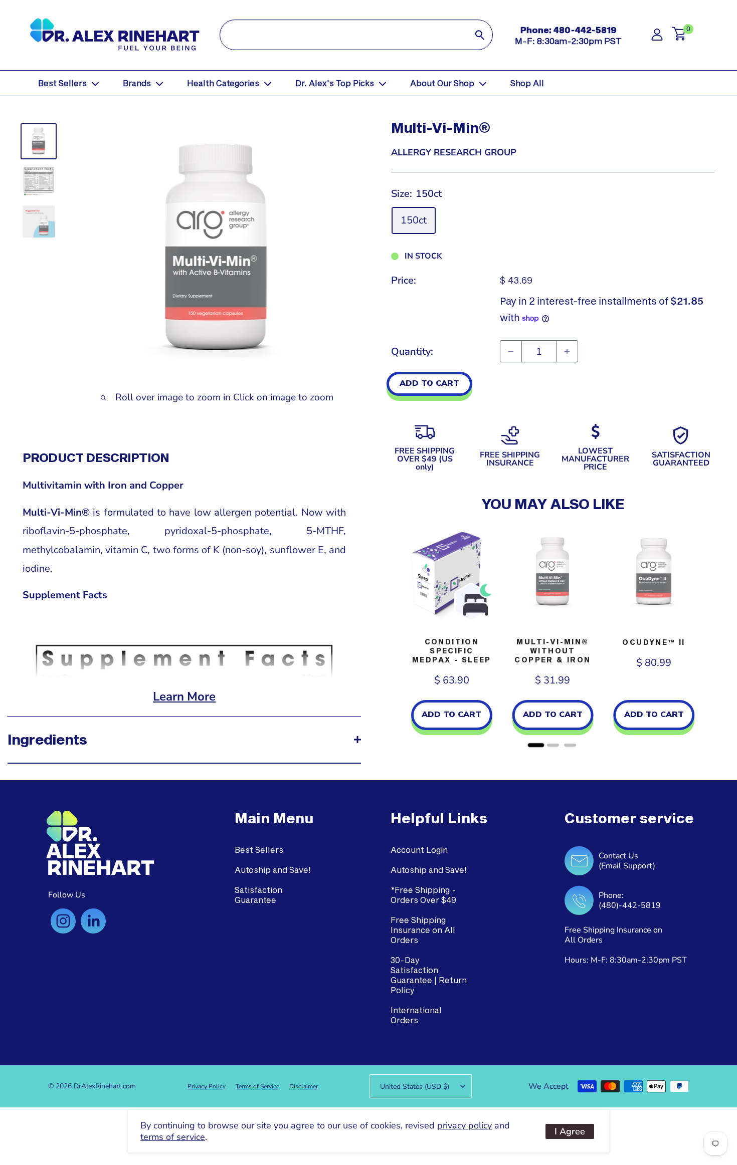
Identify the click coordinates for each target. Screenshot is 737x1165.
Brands (137, 83)
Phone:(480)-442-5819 (630, 900)
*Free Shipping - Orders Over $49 (423, 894)
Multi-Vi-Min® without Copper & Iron (552, 650)
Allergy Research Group (453, 152)
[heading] (274, 818)
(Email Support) (627, 866)
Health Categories (223, 83)
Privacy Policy (207, 1086)
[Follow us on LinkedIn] (93, 921)
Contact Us (618, 856)
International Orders (416, 1015)
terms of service (172, 1137)
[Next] (704, 636)
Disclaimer (303, 1086)
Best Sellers (62, 83)
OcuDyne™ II (653, 642)
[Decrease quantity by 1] (510, 351)
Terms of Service (257, 1086)
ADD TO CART (429, 383)
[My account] (657, 37)
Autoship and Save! (273, 869)
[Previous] (401, 636)
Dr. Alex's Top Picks (334, 83)
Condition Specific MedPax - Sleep (451, 650)
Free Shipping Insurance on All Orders (423, 930)
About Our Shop (442, 83)
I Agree (570, 1131)
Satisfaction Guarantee (258, 894)
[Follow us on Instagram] (63, 921)
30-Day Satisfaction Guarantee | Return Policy (429, 975)
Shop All (527, 83)
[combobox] (344, 35)
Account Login (419, 849)
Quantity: (412, 351)
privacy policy (464, 1125)
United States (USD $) (414, 1086)
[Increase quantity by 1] (567, 351)
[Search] (479, 35)
